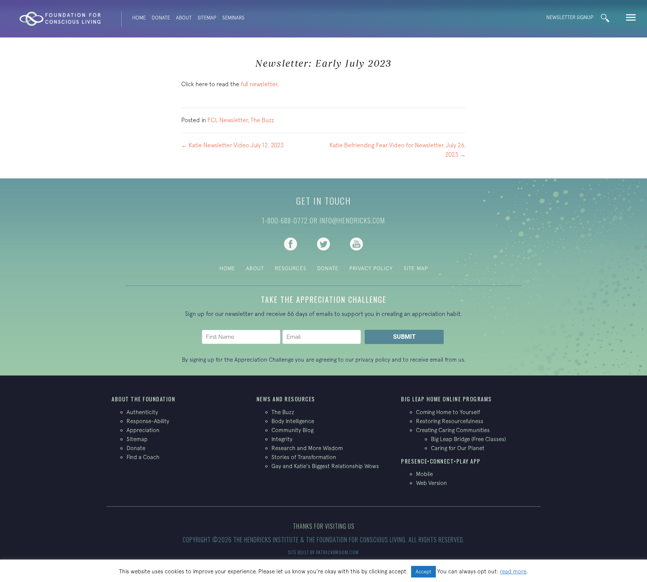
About (184, 18)
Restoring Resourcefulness (449, 421)
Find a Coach (143, 457)
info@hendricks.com (352, 220)
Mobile (424, 474)
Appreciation (143, 430)
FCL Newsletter (227, 120)
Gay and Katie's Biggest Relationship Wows (325, 466)
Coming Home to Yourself (448, 412)
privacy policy (372, 359)
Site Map (416, 268)
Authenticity (142, 412)
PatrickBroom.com (337, 552)
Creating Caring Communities (453, 430)
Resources (290, 268)
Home (139, 18)
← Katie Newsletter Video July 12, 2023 (232, 145)
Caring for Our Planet (458, 448)
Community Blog (292, 430)
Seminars (233, 18)
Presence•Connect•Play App (441, 461)
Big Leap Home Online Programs (446, 399)
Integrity (281, 439)
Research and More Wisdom (307, 448)
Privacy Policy (371, 268)
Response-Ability (148, 421)
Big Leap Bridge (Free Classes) (468, 439)
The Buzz (262, 120)
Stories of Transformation (303, 457)
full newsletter (259, 84)
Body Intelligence (292, 421)
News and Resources (285, 399)
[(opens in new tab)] (290, 243)
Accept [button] (423, 572)
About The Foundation (143, 399)
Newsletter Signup (569, 17)
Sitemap (207, 18)
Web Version (431, 483)
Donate (161, 18)
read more (513, 571)
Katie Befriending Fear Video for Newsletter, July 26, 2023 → (397, 150)
